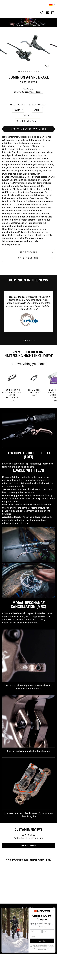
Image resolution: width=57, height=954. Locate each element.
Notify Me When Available (28, 129)
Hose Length (18, 105)
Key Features (28, 252)
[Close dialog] (53, 909)
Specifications (28, 258)
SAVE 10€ (42, 941)
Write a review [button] (28, 845)
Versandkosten (36, 92)
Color (27, 116)
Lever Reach (37, 105)
